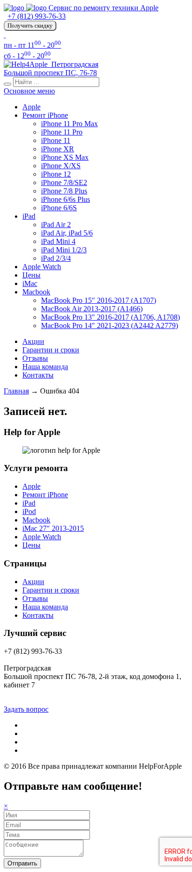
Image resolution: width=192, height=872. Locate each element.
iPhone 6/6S (59, 208)
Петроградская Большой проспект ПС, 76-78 (51, 68)
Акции (33, 341)
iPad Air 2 (56, 225)
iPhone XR (57, 149)
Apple (31, 107)
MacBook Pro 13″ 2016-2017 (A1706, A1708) (110, 317)
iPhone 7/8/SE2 (64, 182)
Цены (31, 275)
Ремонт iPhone (45, 115)
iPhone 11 (55, 140)
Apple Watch (41, 267)
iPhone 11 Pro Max (69, 124)
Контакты (38, 375)
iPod (29, 511)
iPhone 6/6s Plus (65, 199)
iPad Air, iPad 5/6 (67, 233)
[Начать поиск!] (7, 84)
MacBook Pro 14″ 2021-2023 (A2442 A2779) (109, 325)
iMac (29, 283)
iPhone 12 (56, 174)
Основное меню (29, 91)
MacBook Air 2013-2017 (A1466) (92, 309)
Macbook (36, 292)
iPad (28, 216)
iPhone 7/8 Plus (64, 191)
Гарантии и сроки (50, 350)
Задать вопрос (26, 709)
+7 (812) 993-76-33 (36, 16)
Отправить (22, 863)
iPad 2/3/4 (56, 258)
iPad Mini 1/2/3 (64, 250)
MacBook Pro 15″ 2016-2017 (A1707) (98, 300)
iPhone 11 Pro (61, 132)
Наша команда (45, 367)
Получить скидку (30, 25)
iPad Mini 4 (58, 241)
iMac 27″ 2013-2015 (53, 528)
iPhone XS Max (65, 157)
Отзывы (35, 358)
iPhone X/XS (61, 166)
